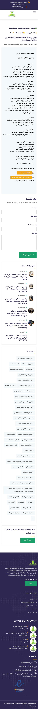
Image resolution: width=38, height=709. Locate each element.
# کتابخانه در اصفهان (27, 440)
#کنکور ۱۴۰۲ (30, 502)
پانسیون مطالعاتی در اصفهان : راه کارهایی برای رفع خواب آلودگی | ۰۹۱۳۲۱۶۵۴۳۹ (16, 338)
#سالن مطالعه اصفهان (11, 445)
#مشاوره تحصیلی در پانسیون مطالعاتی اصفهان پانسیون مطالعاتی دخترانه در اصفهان (20, 490)
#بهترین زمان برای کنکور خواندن (24, 407)
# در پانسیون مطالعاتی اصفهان (24, 423)
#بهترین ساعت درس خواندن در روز (23, 391)
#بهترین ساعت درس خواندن (25, 380)
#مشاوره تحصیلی (28, 450)
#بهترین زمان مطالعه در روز (26, 375)
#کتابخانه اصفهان (10, 434)
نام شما (34, 208)
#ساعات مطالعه (14, 364)
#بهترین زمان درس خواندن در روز (24, 396)
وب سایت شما (32, 225)
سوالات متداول (30, 606)
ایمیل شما (34, 216)
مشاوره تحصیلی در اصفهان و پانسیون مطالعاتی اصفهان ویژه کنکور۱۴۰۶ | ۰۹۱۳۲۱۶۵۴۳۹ (17, 313)
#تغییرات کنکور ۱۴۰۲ (28, 513)
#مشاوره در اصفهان (28, 472)
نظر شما (34, 233)
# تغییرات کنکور (14, 508)
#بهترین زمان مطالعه (27, 364)
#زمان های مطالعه (10, 385)
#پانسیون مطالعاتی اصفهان (25, 434)
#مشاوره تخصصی (17, 467)
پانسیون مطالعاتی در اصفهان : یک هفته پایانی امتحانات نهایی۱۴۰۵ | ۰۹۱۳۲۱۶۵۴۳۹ (16, 325)
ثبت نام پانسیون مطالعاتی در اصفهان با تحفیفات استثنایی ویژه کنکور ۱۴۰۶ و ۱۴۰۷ (15, 277)
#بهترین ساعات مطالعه (16, 369)
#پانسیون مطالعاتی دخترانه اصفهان (23, 413)
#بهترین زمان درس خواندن (26, 385)
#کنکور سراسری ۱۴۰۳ (27, 508)
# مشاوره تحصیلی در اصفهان (25, 456)
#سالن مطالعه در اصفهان (12, 440)
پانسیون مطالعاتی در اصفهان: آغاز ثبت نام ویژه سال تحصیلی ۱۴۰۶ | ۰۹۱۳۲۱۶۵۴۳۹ (16, 289)
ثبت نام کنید (27, 540)
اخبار (33, 609)
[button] (35, 12)
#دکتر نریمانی (29, 467)
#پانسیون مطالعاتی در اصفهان (25, 429)
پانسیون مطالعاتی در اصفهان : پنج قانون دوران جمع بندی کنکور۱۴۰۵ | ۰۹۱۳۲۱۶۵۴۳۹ (16, 301)
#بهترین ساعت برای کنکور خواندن (24, 402)
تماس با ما (31, 612)
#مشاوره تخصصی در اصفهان (25, 478)
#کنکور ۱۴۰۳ (11, 502)
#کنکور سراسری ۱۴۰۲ (27, 497)
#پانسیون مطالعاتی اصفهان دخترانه (23, 418)
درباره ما (30, 583)
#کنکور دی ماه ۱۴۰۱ (14, 497)
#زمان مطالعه (29, 369)
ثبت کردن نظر (29, 255)
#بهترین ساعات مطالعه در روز (25, 358)
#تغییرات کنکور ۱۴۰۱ (14, 513)
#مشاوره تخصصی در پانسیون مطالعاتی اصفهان (20, 461)
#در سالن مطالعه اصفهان (26, 445)
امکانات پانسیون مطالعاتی (27, 602)
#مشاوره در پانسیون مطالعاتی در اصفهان (22, 483)
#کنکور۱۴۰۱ (21, 502)
